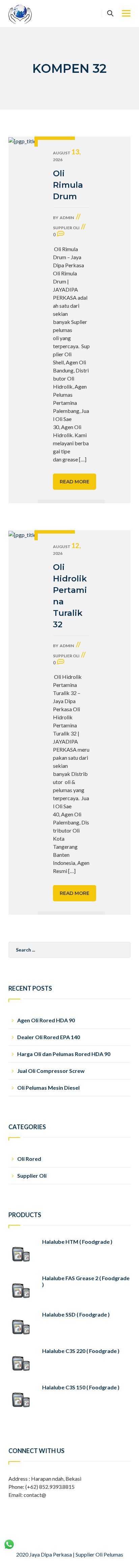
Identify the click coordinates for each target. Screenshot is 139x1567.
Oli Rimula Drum (68, 185)
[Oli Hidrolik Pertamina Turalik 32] (23, 722)
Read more (74, 482)
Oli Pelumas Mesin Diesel (48, 1087)
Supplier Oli (66, 227)
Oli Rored (29, 1158)
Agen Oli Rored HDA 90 (46, 1020)
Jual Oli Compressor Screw (51, 1070)
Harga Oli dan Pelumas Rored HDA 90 (63, 1054)
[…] (82, 459)
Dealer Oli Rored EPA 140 (48, 1037)
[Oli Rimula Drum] (23, 320)
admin (67, 217)
